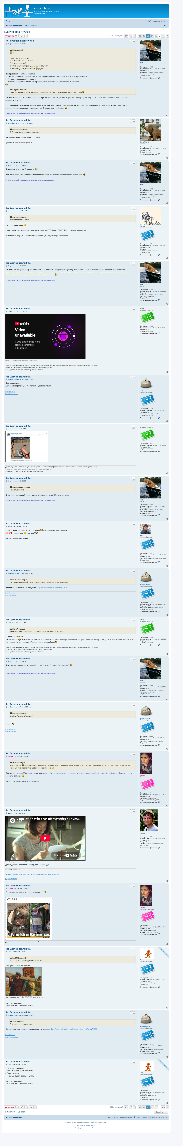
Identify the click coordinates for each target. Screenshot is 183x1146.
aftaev (142, 308)
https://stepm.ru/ (10, 391)
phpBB (81, 1122)
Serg (141, 62)
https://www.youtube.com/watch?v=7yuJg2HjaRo (21, 360)
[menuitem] (8, 21)
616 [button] (163, 36)
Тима (141, 960)
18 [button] (140, 36)
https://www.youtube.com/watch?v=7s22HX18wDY (22, 862)
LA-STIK (142, 775)
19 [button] (144, 36)
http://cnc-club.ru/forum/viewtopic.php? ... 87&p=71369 (74, 1029)
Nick (141, 832)
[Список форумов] (19, 11)
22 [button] (156, 36)
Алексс (142, 226)
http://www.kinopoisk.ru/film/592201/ (52, 587)
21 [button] (152, 36)
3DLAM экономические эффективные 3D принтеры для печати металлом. (32, 874)
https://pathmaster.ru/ (11, 394)
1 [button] (134, 36)
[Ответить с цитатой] (133, 41)
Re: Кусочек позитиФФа (19, 40)
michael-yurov (145, 391)
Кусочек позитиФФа (17, 31)
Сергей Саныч (145, 142)
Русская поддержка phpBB (86, 1125)
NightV (142, 535)
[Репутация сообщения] (130, 41)
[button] (126, 36)
